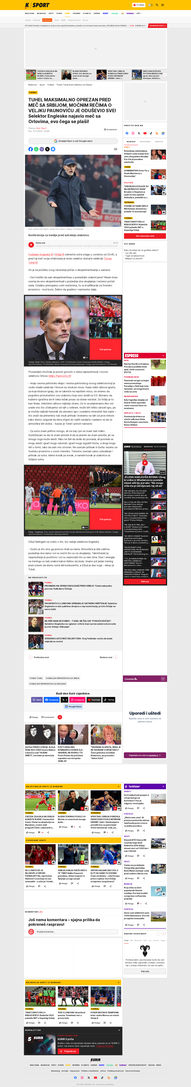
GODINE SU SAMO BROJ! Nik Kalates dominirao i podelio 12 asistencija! (114, 26)
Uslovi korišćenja (132, 1071)
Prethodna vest (41, 657)
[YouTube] (145, 133)
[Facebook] (127, 133)
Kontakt (65, 1071)
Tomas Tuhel (36, 678)
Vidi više (145, 971)
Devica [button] (156, 940)
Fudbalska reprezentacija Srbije (62, 678)
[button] (110, 129)
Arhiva (103, 1071)
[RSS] (157, 133)
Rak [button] (145, 940)
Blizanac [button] (138, 940)
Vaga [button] (163, 940)
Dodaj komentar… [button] (46, 931)
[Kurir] (37, 5)
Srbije (58, 254)
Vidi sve (145, 581)
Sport (42, 84)
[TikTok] (151, 133)
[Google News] (163, 133)
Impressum (75, 1071)
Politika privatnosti (116, 1071)
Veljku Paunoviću (58, 375)
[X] (139, 133)
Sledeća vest (106, 657)
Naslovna (32, 84)
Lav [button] (149, 940)
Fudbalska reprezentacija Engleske (48, 684)
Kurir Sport (41, 128)
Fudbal (51, 84)
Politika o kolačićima (90, 1071)
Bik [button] (131, 940)
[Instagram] (133, 133)
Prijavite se (70, 1051)
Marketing (55, 1071)
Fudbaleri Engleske (39, 254)
